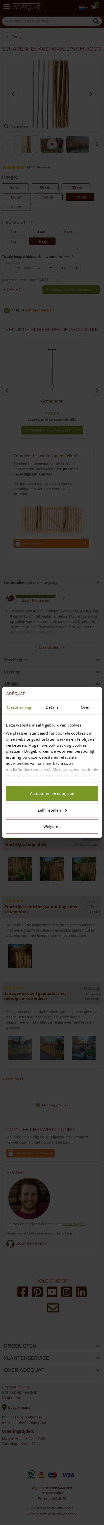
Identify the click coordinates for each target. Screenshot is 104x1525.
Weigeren (52, 826)
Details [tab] (52, 707)
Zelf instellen (49, 810)
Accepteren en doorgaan (52, 793)
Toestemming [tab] (18, 707)
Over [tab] (85, 707)
